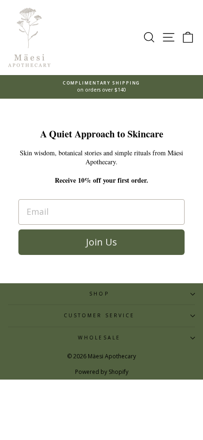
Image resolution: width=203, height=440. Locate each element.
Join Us (101, 242)
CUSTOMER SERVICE (99, 315)
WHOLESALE (99, 337)
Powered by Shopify (101, 372)
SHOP (99, 293)
